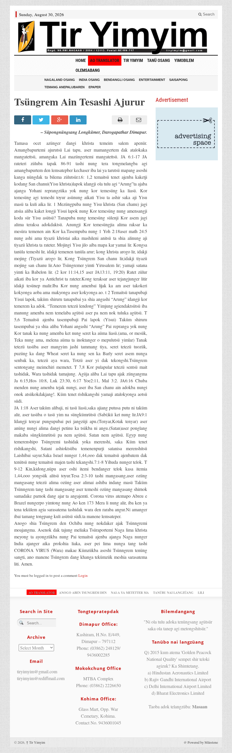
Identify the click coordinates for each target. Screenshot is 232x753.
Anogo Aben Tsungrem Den (83, 592)
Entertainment (152, 79)
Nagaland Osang (59, 79)
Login (83, 575)
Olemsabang (88, 70)
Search (208, 14)
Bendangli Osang (119, 79)
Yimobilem (184, 60)
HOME (81, 60)
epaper (95, 87)
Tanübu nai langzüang (173, 592)
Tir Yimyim (133, 60)
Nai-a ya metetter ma (130, 592)
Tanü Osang (158, 60)
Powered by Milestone (203, 742)
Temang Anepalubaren (64, 87)
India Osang (89, 79)
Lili (201, 592)
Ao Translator (104, 60)
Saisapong (178, 79)
